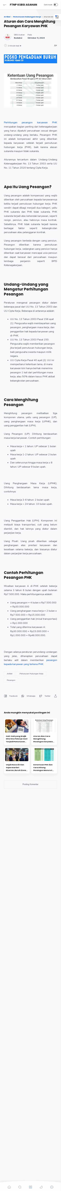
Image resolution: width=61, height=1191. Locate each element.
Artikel (9, 673)
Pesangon (11, 680)
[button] (4, 4)
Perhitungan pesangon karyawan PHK (30, 122)
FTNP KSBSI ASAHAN (23, 5)
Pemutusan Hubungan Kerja (31, 673)
